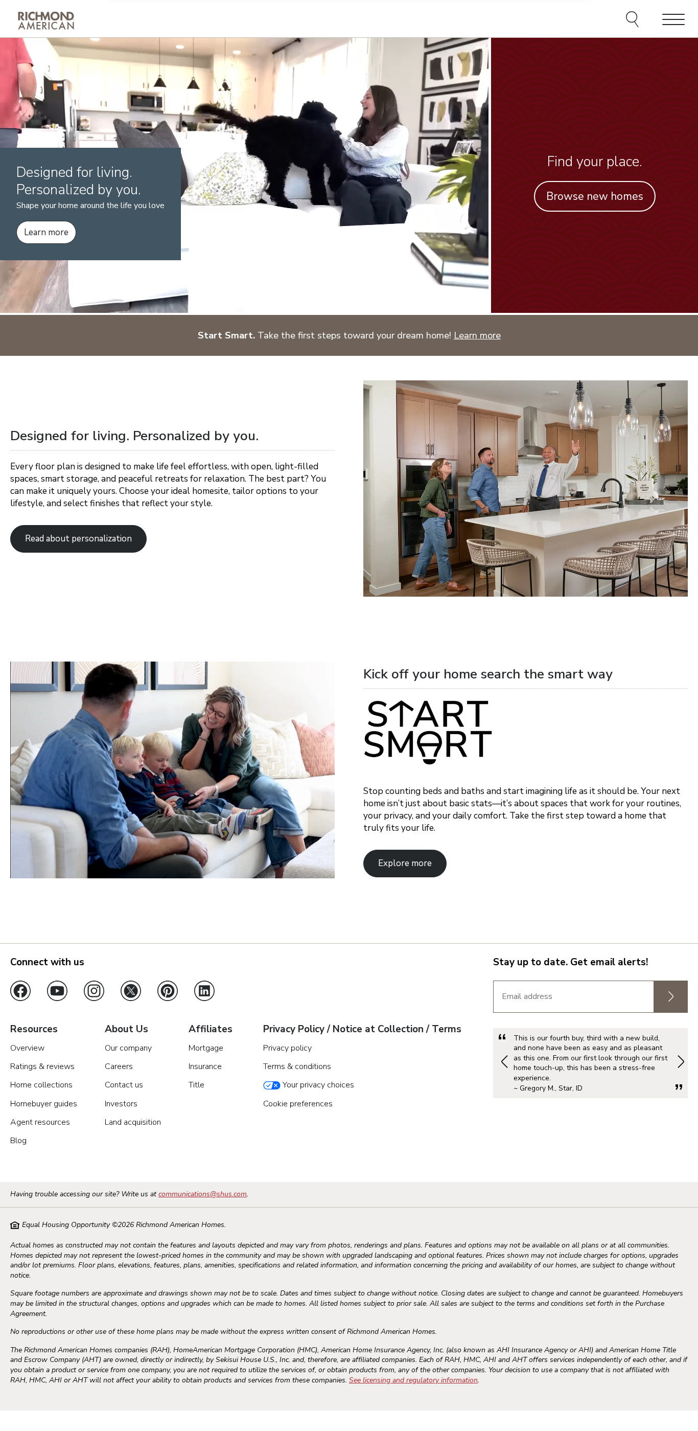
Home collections (41, 1085)
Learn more (46, 232)
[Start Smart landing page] (172, 875)
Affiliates (210, 1030)
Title (196, 1085)
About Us (126, 1030)
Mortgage (206, 1048)
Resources (34, 1030)
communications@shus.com (202, 1194)
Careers (119, 1066)
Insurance (205, 1066)
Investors (121, 1103)
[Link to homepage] (46, 20)
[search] (634, 20)
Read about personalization (78, 538)
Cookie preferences (298, 1103)
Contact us (124, 1085)
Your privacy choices (317, 1085)
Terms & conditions (297, 1066)
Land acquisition (133, 1122)
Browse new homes (594, 196)
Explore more (405, 863)
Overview (27, 1048)
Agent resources (40, 1122)
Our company (128, 1048)
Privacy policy (287, 1048)
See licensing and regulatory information (413, 1380)
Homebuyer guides (43, 1103)
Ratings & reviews (42, 1066)
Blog (18, 1140)
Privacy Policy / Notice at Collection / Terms (362, 1030)
